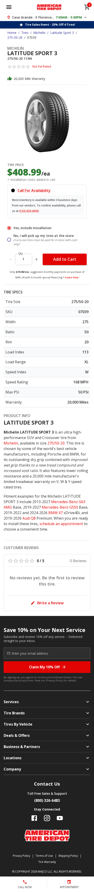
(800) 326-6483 (47, 800)
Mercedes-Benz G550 (60, 507)
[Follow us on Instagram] (47, 818)
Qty (20, 253)
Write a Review (50, 602)
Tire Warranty (47, 862)
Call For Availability (34, 190)
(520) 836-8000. (29, 211)
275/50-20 (56, 443)
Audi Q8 (29, 518)
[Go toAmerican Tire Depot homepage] (49, 7)
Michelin (39, 32)
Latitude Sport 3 (62, 32)
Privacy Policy (54, 680)
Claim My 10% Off (44, 667)
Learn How (71, 277)
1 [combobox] (23, 259)
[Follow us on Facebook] (34, 818)
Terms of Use (44, 856)
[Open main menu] (9, 7)
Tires (25, 32)
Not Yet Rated (41, 66)
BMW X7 (55, 512)
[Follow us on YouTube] (59, 818)
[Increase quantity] (36, 259)
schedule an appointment (61, 523)
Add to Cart (64, 259)
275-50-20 (14, 37)
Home (11, 32)
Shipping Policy (68, 856)
